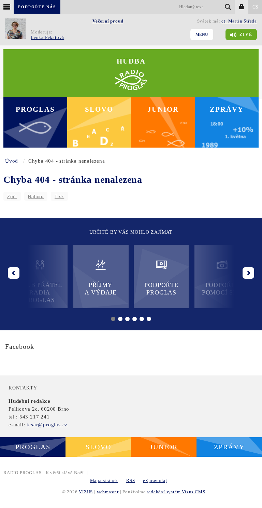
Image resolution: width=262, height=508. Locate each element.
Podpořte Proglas (161, 289)
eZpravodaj (155, 480)
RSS (130, 480)
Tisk (59, 196)
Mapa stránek (104, 480)
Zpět (12, 196)
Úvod (11, 161)
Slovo (99, 109)
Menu (201, 34)
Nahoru (36, 196)
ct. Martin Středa (239, 21)
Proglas (35, 109)
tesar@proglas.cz (47, 424)
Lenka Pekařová (47, 37)
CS (255, 7)
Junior (163, 109)
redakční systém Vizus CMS (176, 491)
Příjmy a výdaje (101, 289)
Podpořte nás (37, 7)
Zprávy (227, 109)
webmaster (108, 491)
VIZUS (86, 491)
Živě (245, 34)
